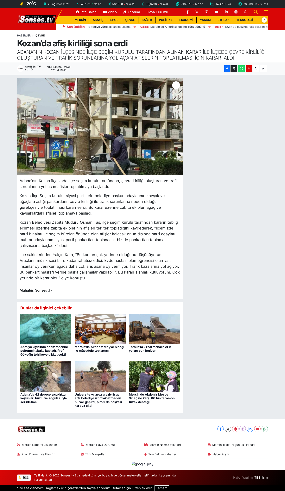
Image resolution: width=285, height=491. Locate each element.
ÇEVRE (130, 20)
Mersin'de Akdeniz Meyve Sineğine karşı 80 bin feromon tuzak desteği (152, 398)
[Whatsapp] (265, 429)
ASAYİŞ (98, 20)
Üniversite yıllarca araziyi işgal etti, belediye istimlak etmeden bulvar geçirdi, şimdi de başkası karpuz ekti (98, 400)
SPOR (114, 20)
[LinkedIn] (250, 429)
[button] (264, 20)
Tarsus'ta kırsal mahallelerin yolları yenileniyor (150, 348)
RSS (25, 477)
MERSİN (80, 20)
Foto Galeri (88, 12)
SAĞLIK (147, 20)
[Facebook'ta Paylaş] (227, 68)
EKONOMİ (186, 20)
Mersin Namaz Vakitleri (165, 445)
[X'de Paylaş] (234, 68)
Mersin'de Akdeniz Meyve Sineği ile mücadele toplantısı (99, 348)
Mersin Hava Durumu (100, 445)
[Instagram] (242, 429)
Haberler (24, 35)
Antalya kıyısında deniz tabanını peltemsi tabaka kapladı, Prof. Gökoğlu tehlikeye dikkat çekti (44, 350)
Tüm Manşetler (95, 454)
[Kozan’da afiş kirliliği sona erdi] (100, 126)
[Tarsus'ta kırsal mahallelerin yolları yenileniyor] (154, 329)
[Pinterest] (235, 429)
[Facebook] (220, 429)
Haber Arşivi (221, 454)
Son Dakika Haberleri (162, 454)
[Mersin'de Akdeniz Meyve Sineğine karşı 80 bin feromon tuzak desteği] (154, 376)
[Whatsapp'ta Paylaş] (241, 68)
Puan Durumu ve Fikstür (38, 454)
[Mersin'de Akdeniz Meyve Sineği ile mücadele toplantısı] (100, 329)
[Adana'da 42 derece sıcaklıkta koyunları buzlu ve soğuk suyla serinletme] (45, 376)
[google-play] (142, 464)
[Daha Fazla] (249, 68)
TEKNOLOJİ (244, 20)
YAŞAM (205, 20)
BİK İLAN (224, 20)
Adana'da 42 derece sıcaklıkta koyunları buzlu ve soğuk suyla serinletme (43, 398)
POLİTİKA (166, 20)
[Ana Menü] (264, 12)
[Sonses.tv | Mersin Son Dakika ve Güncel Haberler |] (36, 19)
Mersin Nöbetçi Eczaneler (39, 445)
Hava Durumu (157, 12)
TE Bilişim (261, 477)
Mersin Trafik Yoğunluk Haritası (233, 445)
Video (112, 12)
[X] (228, 429)
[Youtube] (257, 429)
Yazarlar (134, 12)
